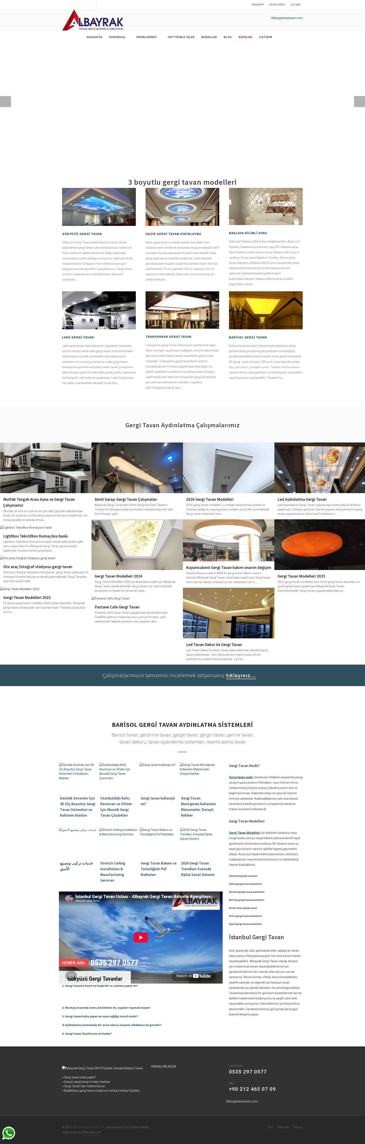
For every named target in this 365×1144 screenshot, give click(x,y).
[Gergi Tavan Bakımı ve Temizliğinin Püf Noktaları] (159, 842)
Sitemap (283, 1127)
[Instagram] (92, 4)
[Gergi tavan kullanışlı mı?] (159, 777)
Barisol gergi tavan (248, 337)
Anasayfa (258, 4)
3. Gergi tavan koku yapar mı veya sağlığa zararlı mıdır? (100, 1016)
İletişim (295, 4)
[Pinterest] (101, 4)
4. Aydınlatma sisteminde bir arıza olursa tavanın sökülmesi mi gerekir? (111, 1025)
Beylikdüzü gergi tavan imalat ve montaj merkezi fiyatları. (102, 1090)
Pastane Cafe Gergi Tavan (117, 606)
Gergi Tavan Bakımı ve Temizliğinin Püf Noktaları (159, 869)
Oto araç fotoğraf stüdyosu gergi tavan (37, 566)
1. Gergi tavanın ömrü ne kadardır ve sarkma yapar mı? (100, 986)
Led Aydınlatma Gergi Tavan (302, 499)
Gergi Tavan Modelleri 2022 (27, 597)
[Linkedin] (83, 4)
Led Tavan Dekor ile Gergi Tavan (214, 644)
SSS (270, 1127)
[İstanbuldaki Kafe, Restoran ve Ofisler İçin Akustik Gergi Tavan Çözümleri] (118, 777)
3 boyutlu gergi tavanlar (243, 875)
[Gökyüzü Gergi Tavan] (99, 207)
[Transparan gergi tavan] (182, 310)
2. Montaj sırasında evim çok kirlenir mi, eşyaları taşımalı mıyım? (106, 1008)
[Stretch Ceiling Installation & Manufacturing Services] (118, 842)
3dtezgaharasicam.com (287, 18)
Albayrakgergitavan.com (89, 1127)
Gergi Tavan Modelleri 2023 (301, 576)
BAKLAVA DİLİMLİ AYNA (248, 233)
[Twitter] (75, 4)
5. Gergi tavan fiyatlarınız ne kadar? (87, 1033)
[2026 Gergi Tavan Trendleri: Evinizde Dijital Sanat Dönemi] (199, 842)
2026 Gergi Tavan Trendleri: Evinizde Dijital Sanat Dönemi (197, 869)
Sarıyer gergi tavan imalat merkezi (87, 1081)
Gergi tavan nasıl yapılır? (80, 1077)
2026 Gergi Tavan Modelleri (210, 499)
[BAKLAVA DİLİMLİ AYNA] (266, 206)
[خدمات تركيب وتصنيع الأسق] (78, 842)
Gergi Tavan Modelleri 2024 (118, 576)
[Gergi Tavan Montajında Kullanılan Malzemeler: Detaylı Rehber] (199, 777)
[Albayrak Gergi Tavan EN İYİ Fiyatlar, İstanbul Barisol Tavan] (93, 20)
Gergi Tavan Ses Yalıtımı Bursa (84, 1086)
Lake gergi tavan (78, 337)
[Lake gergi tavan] (99, 310)
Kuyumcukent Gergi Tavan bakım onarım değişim (228, 567)
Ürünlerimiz (277, 4)
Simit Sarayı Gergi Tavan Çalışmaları (126, 499)
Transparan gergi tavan (169, 336)
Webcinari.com (92, 1132)
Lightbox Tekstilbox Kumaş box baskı (35, 536)
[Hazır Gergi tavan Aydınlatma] (182, 207)
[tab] (140, 986)
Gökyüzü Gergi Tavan (82, 234)
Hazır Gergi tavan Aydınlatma (173, 234)
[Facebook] (66, 4)
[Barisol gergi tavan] (266, 310)
